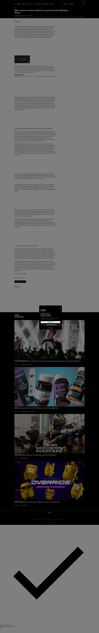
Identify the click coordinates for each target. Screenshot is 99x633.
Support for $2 (50, 322)
